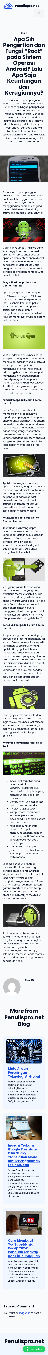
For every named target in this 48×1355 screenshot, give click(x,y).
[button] (34, 1349)
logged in (24, 1313)
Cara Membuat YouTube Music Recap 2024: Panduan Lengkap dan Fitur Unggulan (24, 1248)
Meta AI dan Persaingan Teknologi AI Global (24, 1072)
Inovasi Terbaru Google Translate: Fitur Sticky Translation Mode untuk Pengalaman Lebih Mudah (24, 1155)
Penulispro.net (27, 6)
